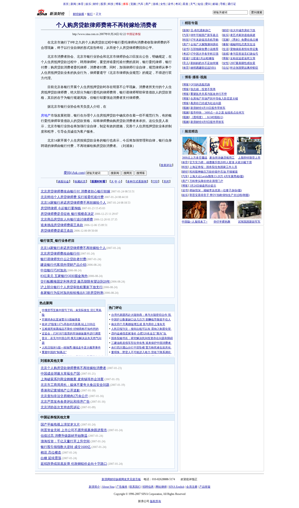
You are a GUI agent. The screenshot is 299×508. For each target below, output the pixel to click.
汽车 (140, 4)
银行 (90, 14)
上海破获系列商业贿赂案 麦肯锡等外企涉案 (72, 379)
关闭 (166, 181)
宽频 (133, 4)
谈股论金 (63, 181)
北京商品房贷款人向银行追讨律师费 (67, 219)
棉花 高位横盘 (51, 452)
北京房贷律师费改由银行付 (60, 253)
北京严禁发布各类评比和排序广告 (65, 401)
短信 (200, 4)
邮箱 (215, 4)
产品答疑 (204, 486)
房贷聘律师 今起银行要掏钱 (61, 208)
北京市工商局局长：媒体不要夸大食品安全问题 (75, 385)
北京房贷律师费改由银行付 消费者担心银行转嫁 (75, 191)
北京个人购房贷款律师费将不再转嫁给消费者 (73, 368)
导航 (223, 4)
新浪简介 (94, 486)
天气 (193, 4)
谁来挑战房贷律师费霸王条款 (62, 225)
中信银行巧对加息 (53, 270)
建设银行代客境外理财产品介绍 (63, 264)
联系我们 (135, 486)
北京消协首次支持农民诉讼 (60, 407)
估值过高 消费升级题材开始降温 (64, 435)
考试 (178, 4)
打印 (155, 181)
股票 (103, 4)
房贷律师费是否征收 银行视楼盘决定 (67, 214)
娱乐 (88, 4)
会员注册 (191, 486)
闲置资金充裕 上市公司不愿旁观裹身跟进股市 (74, 430)
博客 (118, 4)
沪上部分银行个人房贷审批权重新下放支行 (71, 287)
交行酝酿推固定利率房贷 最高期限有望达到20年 (75, 281)
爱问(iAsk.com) (74, 172)
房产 (148, 4)
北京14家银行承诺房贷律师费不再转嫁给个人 (73, 202)
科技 (111, 4)
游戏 (155, 4)
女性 (163, 4)
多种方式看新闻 (137, 181)
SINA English (176, 486)
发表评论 (166, 165)
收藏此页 (80, 181)
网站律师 (161, 486)
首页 (66, 4)
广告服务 (122, 486)
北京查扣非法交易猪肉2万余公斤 (64, 396)
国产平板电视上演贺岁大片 (60, 424)
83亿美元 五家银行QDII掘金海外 (64, 276)
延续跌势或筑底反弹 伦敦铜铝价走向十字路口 (74, 463)
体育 (81, 4)
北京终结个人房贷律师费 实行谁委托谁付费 (72, 197)
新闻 (73, 4)
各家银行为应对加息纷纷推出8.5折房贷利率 (71, 293)
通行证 (232, 4)
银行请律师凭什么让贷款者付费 (63, 259)
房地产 (46, 115)
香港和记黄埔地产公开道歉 (60, 390)
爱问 (208, 4)
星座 (185, 4)
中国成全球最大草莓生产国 (60, 373)
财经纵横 (78, 14)
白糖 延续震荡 (51, 458)
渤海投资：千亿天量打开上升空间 (65, 441)
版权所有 (155, 501)
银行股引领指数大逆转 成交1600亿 (66, 447)
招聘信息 (148, 486)
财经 (96, 4)
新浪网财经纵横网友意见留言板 (121, 479)
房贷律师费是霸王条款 (57, 230)
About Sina (108, 486)
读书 (170, 4)
